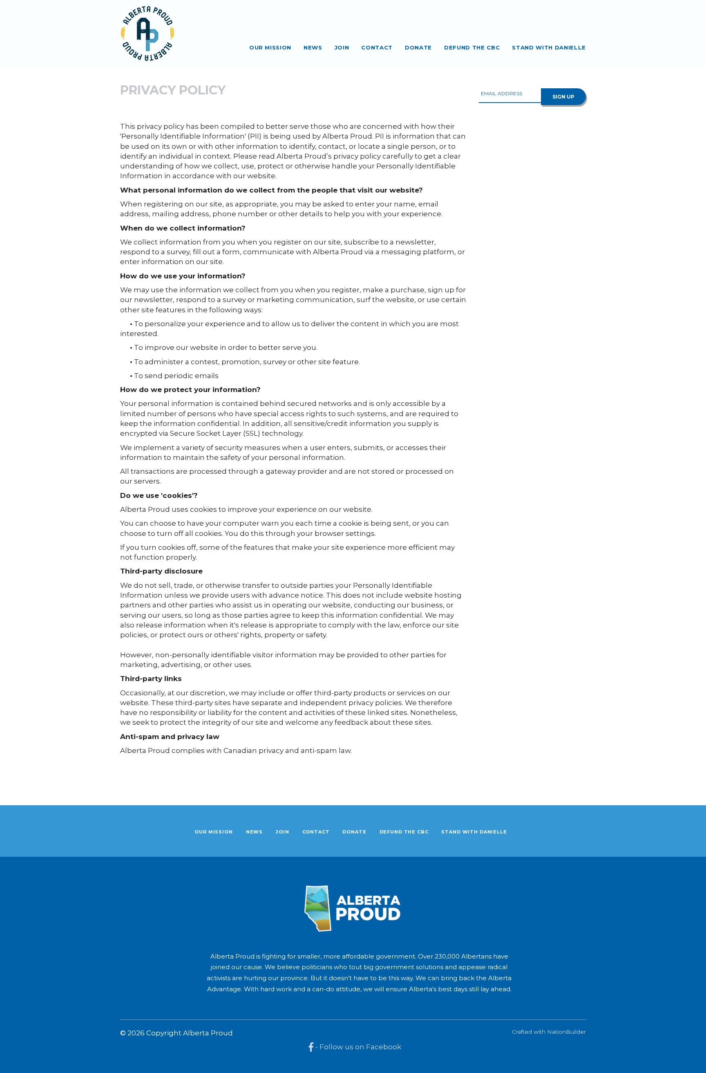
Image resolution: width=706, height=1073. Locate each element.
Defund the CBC (472, 47)
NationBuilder (566, 1031)
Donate (418, 47)
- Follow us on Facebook (357, 1047)
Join (342, 47)
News (313, 47)
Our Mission (270, 47)
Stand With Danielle (549, 47)
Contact (377, 47)
